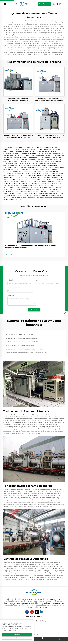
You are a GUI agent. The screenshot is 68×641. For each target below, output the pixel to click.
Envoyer (34, 309)
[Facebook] (27, 612)
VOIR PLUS (8, 254)
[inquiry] (65, 313)
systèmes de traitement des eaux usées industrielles (22, 342)
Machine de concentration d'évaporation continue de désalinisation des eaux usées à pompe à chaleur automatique (18, 100)
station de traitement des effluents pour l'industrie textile (24, 349)
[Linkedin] (41, 611)
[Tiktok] (37, 612)
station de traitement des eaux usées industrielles (21, 338)
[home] (22, 4)
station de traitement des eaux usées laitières (20, 345)
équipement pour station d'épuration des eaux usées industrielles (26, 352)
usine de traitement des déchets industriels (19, 334)
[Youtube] (32, 612)
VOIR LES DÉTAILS (18, 82)
